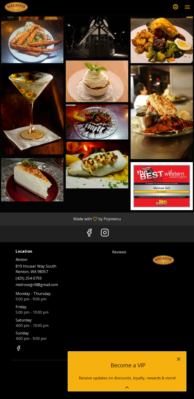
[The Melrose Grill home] (25, 7)
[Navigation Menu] (187, 7)
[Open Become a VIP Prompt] (127, 387)
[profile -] (175, 7)
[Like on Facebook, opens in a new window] (89, 234)
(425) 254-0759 (29, 278)
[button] (32, 39)
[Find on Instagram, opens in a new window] (105, 234)
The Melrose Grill (163, 260)
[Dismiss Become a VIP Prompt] (178, 359)
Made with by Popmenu (62, 219)
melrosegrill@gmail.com (37, 284)
